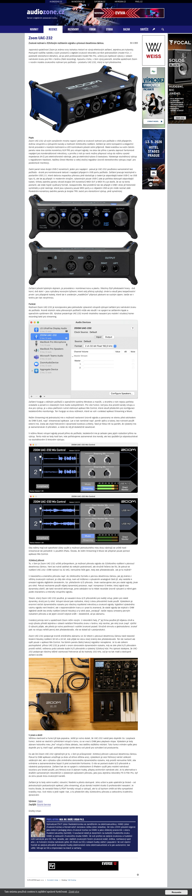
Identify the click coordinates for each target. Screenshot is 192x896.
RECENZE (53, 29)
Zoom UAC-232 (40, 38)
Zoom (40, 801)
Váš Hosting (72, 880)
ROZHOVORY (73, 29)
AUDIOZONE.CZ (56, 1)
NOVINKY (34, 29)
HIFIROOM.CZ (120, 1)
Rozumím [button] (176, 892)
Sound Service (44, 804)
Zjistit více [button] (74, 891)
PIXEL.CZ (138, 1)
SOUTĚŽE (144, 29)
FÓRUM (92, 29)
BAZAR (126, 29)
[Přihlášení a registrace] (153, 29)
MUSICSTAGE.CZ (78, 1)
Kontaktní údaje (52, 880)
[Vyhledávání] (162, 29)
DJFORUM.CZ (99, 1)
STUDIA (109, 29)
